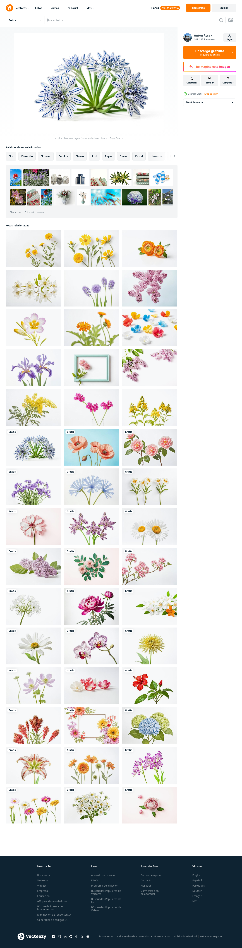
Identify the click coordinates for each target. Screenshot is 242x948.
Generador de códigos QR (52, 919)
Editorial (73, 8)
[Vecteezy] (9, 7)
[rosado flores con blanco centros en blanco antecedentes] (149, 765)
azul (94, 156)
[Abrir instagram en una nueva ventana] (59, 936)
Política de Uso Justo (211, 936)
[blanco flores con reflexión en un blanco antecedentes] (33, 288)
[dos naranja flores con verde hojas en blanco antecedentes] (149, 248)
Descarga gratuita (209, 52)
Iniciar (224, 7)
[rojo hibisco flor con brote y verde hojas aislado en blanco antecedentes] (149, 685)
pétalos (63, 156)
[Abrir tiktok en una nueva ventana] (76, 936)
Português (198, 885)
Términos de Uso (162, 936)
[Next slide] (172, 156)
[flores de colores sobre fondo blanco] (149, 327)
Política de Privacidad (185, 936)
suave (123, 156)
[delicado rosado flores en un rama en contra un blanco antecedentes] (149, 566)
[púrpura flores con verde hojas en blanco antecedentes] (33, 486)
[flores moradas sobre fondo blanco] (91, 526)
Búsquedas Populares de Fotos (106, 900)
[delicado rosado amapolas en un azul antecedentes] (91, 447)
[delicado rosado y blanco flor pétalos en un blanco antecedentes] (91, 685)
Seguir (229, 39)
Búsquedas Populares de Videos (106, 909)
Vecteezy (42, 880)
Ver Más (167, 197)
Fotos (38, 8)
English (196, 875)
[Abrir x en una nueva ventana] (82, 936)
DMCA (95, 880)
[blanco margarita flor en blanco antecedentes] (33, 646)
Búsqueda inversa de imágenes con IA (50, 908)
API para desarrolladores (52, 901)
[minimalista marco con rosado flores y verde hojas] (91, 367)
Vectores (21, 8)
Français (197, 896)
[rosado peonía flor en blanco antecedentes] (91, 606)
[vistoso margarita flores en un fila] (33, 805)
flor (11, 156)
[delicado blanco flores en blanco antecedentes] (91, 805)
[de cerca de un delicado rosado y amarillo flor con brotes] (33, 327)
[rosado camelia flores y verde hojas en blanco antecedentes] (149, 447)
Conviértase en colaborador (150, 892)
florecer (46, 156)
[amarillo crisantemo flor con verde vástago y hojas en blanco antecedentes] (149, 646)
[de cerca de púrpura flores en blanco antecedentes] (91, 288)
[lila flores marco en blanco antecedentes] (149, 367)
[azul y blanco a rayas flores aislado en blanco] (33, 447)
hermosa (156, 156)
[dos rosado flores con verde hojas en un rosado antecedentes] (91, 566)
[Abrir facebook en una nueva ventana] (53, 936)
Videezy (41, 885)
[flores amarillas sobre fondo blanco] (33, 248)
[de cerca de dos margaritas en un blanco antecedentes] (149, 526)
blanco (80, 156)
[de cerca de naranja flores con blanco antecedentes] (33, 725)
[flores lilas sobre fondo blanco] (149, 288)
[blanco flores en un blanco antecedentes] (149, 486)
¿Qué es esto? (211, 93)
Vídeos (55, 8)
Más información (195, 102)
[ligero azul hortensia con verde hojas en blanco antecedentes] (149, 725)
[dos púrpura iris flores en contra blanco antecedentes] (33, 367)
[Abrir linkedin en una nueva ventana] (65, 936)
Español (197, 880)
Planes (155, 7)
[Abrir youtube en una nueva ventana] (88, 936)
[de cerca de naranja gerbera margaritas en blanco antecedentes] (91, 765)
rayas (108, 156)
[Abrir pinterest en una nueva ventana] (70, 936)
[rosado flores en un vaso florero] (91, 407)
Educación (43, 896)
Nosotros (146, 885)
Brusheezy (43, 875)
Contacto (146, 880)
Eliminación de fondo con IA (54, 914)
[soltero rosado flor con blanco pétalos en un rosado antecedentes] (33, 526)
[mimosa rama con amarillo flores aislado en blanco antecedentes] (33, 407)
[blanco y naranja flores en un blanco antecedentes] (149, 606)
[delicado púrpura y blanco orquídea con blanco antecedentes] (91, 646)
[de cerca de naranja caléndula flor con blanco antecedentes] (91, 327)
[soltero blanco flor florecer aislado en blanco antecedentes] (33, 606)
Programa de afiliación (104, 885)
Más (89, 8)
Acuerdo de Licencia (103, 875)
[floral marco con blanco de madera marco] (91, 725)
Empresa (42, 890)
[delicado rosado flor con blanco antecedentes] (33, 685)
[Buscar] (221, 20)
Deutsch (197, 890)
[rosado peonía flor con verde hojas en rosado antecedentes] (149, 805)
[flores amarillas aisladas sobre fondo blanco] (149, 407)
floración (27, 156)
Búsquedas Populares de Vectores (106, 892)
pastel (139, 156)
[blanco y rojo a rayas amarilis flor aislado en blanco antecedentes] (33, 765)
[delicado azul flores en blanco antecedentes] (91, 486)
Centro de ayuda (151, 875)
